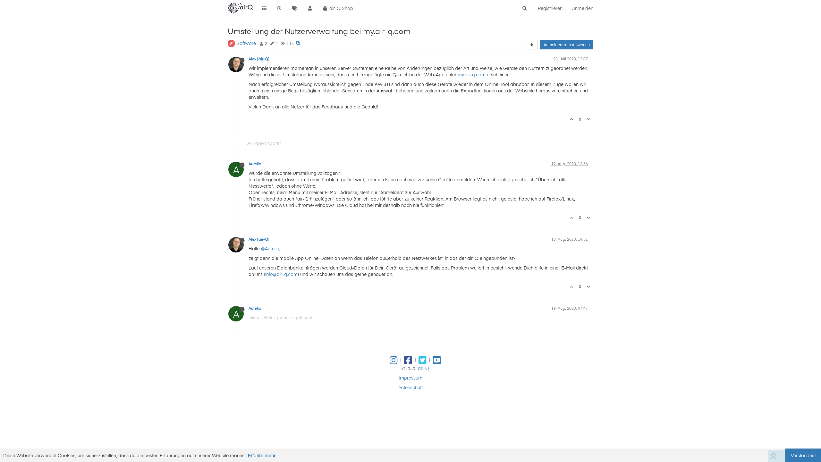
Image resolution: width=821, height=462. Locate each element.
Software (246, 43)
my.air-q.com (472, 74)
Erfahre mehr (261, 455)
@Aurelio (270, 248)
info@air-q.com (281, 274)
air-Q (423, 368)
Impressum (410, 377)
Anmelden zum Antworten (567, 44)
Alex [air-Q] (259, 58)
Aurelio (255, 163)
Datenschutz (410, 387)
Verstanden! (803, 455)
